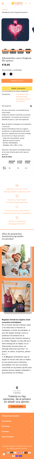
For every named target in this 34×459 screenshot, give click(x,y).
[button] (3, 3)
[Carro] (30, 3)
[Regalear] (17, 3)
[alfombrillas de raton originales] (15, 29)
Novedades (20, 99)
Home (4, 9)
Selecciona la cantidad (12, 70)
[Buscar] (26, 3)
